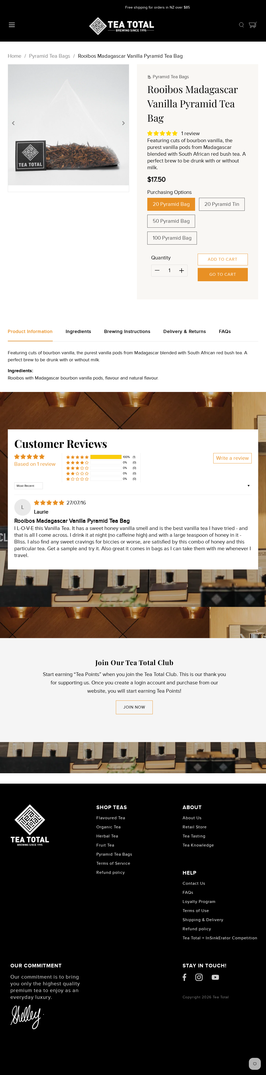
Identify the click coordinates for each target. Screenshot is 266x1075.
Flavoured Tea (110, 818)
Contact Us (194, 883)
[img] (49, 503)
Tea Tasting (194, 836)
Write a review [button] (232, 458)
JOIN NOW (134, 707)
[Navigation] (11, 26)
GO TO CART (222, 274)
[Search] (241, 26)
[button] (13, 123)
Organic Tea (108, 827)
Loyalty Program (199, 901)
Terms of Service (113, 863)
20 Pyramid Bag (171, 204)
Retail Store (195, 827)
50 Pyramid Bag (171, 221)
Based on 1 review (35, 464)
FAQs (225, 331)
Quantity (161, 258)
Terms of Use (196, 910)
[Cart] (253, 26)
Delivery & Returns (184, 331)
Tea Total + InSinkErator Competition (220, 938)
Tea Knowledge (198, 845)
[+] (181, 270)
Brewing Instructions (127, 331)
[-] (157, 270)
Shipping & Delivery (203, 919)
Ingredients (78, 331)
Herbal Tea (107, 836)
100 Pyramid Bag (172, 238)
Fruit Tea (105, 845)
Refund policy (110, 872)
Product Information (30, 331)
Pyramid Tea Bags (49, 56)
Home (14, 56)
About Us (192, 818)
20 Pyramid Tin (221, 204)
